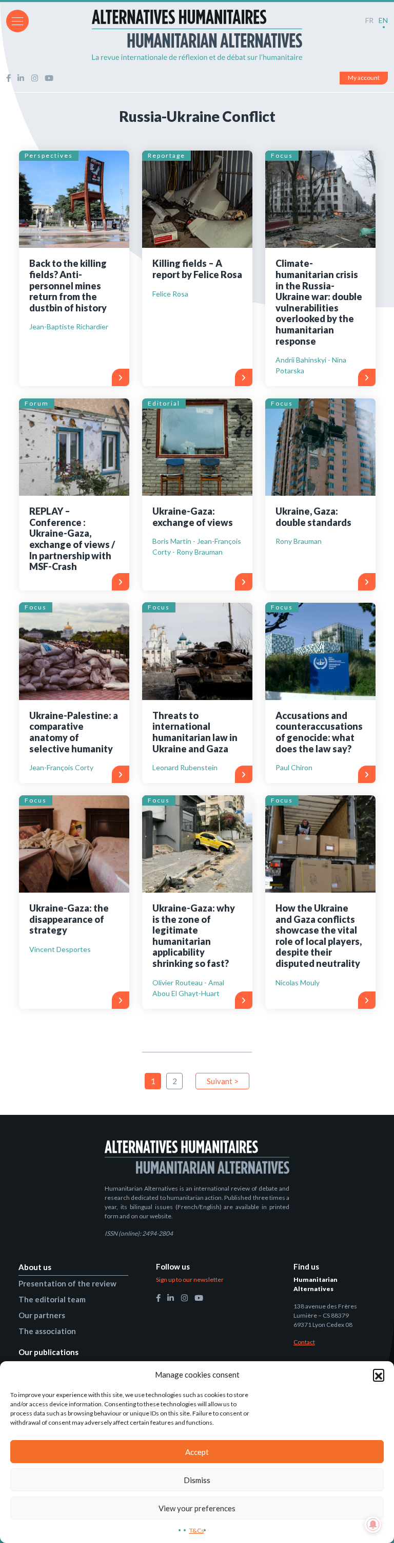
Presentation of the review (67, 1283)
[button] (378, 1374)
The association (47, 1331)
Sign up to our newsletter (190, 1279)
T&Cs (196, 1530)
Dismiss (197, 1480)
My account (364, 77)
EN (383, 20)
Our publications (48, 1352)
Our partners (41, 1315)
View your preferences (197, 1508)
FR (369, 20)
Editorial (164, 403)
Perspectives (49, 155)
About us (34, 1267)
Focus (282, 155)
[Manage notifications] (373, 1524)
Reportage (166, 155)
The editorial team (52, 1299)
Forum (37, 403)
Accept (197, 1451)
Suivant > (223, 1081)
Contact (304, 1342)
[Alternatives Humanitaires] (197, 35)
